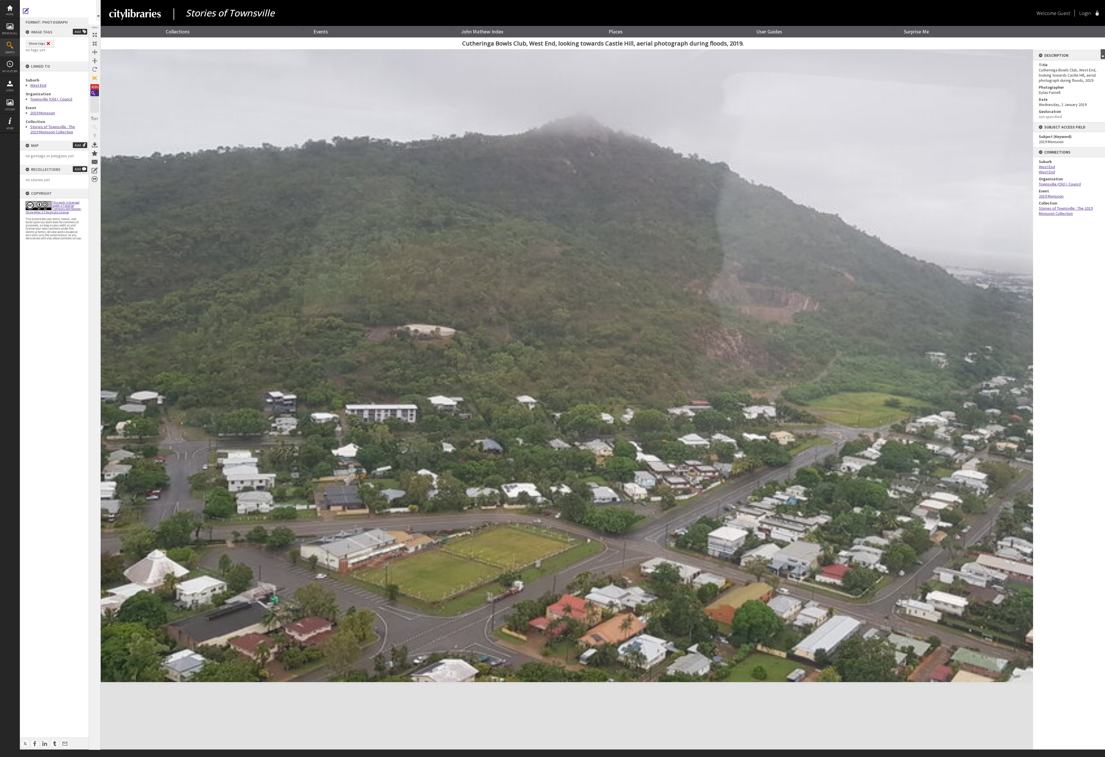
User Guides (769, 31)
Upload (10, 109)
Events (320, 31)
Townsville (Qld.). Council (51, 99)
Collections (178, 31)
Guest (1064, 13)
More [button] (10, 128)
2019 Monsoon (42, 113)
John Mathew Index (482, 31)
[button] (94, 93)
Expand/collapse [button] (1103, 54)
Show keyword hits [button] (94, 127)
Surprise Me (916, 31)
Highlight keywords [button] (94, 136)
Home (10, 14)
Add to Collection (94, 153)
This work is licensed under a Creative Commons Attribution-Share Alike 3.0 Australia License (53, 207)
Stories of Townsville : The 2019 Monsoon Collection (52, 129)
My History (10, 71)
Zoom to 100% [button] (94, 78)
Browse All (10, 33)
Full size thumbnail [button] (94, 35)
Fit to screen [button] (94, 43)
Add (78, 31)
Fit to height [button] (94, 60)
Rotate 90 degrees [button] (94, 69)
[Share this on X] (25, 740)
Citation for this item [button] (94, 179)
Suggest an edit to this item (26, 11)
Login (10, 90)
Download (94, 144)
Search (10, 52)
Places (616, 31)
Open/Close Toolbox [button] (98, 10)
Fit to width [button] (94, 52)
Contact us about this (94, 162)
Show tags (37, 43)
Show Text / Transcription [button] (94, 118)
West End (38, 85)
